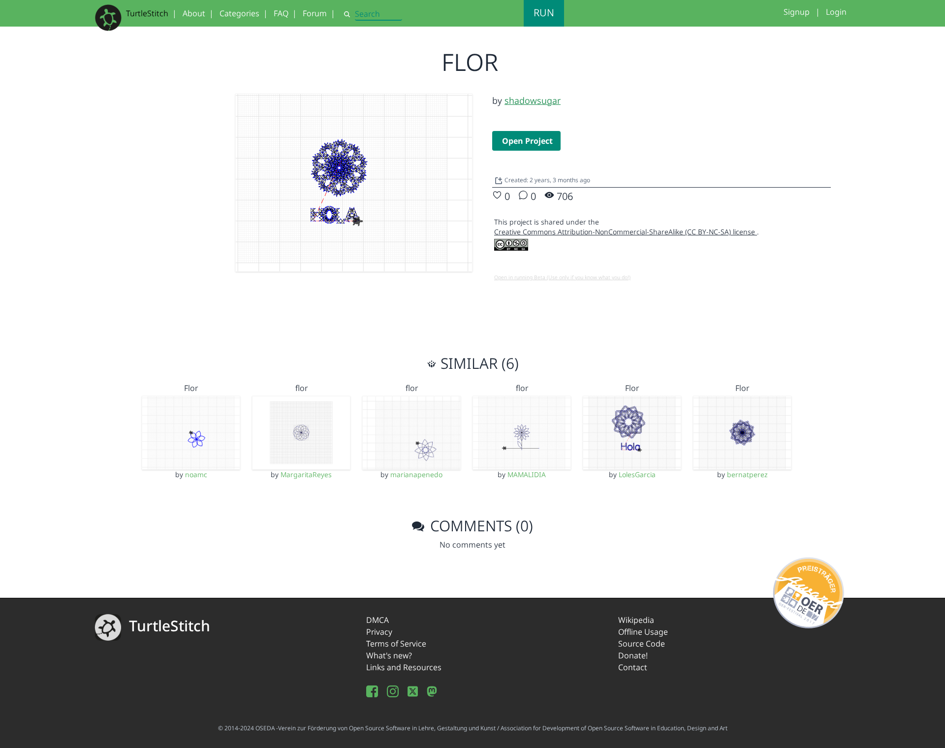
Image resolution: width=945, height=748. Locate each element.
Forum (315, 13)
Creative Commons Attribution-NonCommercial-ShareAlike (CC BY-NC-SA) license (625, 231)
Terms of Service (396, 643)
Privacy (379, 631)
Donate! (633, 655)
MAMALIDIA (526, 474)
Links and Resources (403, 667)
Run (544, 12)
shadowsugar (532, 100)
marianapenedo (416, 474)
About (194, 13)
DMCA (377, 620)
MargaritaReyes (306, 474)
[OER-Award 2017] (809, 591)
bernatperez (747, 474)
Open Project (527, 140)
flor (301, 388)
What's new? (389, 655)
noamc (196, 474)
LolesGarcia (637, 474)
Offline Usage (643, 631)
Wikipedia (636, 620)
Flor (191, 388)
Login (836, 11)
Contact (632, 667)
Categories (239, 13)
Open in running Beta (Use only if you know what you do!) (562, 277)
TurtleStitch (147, 13)
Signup (797, 11)
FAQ (281, 13)
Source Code (641, 643)
